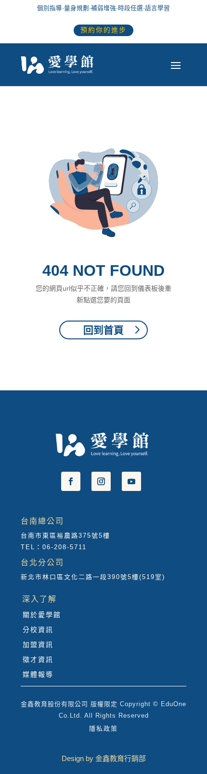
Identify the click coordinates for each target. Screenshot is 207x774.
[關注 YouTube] (131, 481)
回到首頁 (103, 329)
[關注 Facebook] (70, 481)
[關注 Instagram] (101, 481)
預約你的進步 (103, 30)
